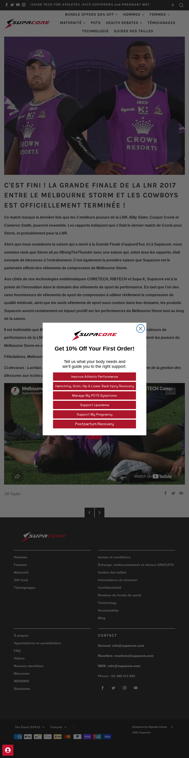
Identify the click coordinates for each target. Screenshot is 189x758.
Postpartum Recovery (94, 423)
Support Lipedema (94, 405)
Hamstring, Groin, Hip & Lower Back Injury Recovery (94, 386)
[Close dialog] (140, 329)
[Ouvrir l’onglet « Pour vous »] (7, 750)
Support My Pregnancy (94, 414)
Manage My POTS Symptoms (94, 395)
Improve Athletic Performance (94, 377)
